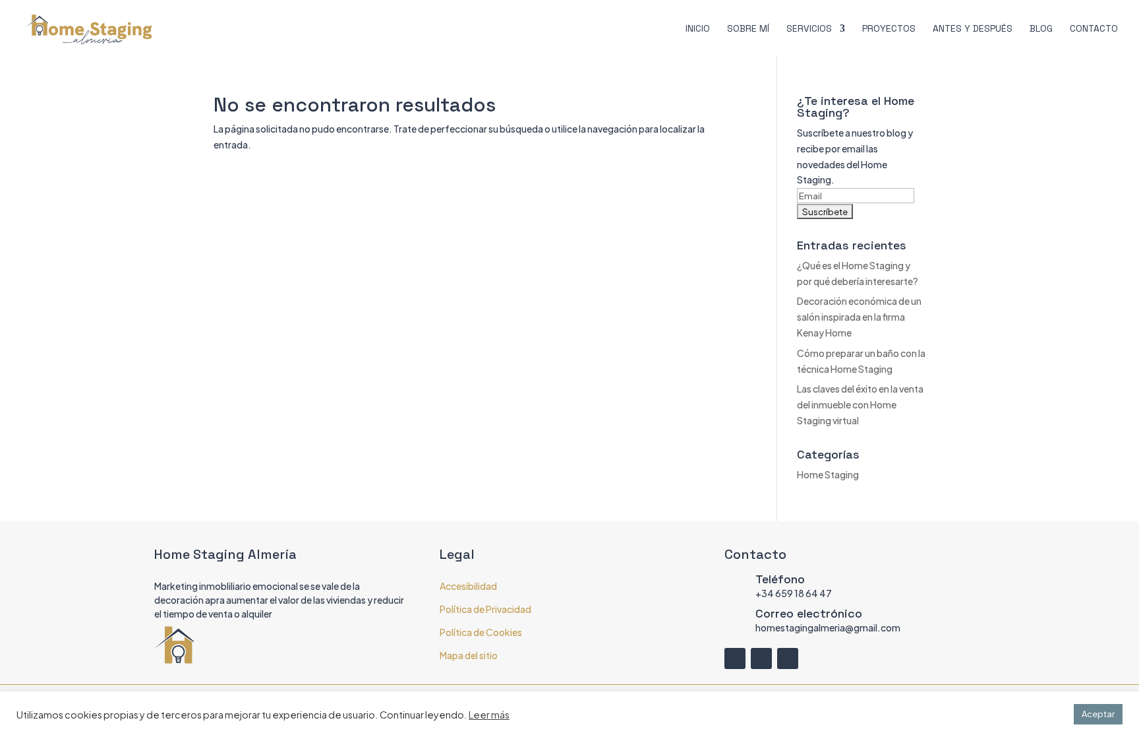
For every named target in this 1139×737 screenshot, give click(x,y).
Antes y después (972, 29)
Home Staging (828, 474)
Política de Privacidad (485, 609)
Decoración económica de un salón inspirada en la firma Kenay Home (859, 316)
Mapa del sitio (469, 655)
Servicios (809, 29)
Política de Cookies (481, 632)
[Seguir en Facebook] (734, 658)
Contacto (1094, 29)
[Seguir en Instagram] (761, 658)
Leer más (489, 715)
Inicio (698, 29)
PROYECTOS (889, 29)
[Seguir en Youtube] (787, 658)
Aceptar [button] (1098, 714)
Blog (1041, 29)
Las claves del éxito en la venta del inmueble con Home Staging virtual (860, 404)
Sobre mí (748, 29)
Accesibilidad (468, 586)
